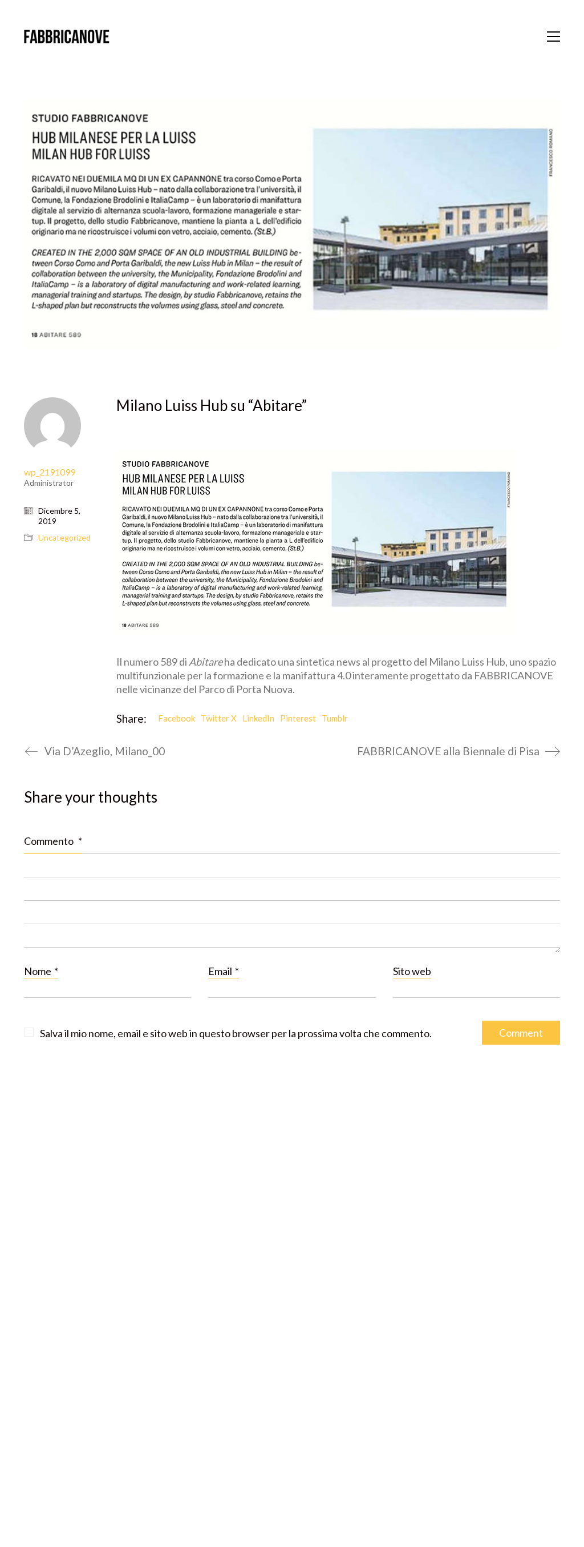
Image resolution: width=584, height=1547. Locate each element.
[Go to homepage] (67, 36)
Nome (41, 971)
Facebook (176, 718)
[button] (553, 37)
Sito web (412, 971)
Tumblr (335, 718)
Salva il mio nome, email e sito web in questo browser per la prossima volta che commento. (236, 1033)
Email (223, 971)
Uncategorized (64, 537)
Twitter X (219, 718)
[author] (52, 425)
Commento (53, 841)
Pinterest (298, 718)
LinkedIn (258, 718)
